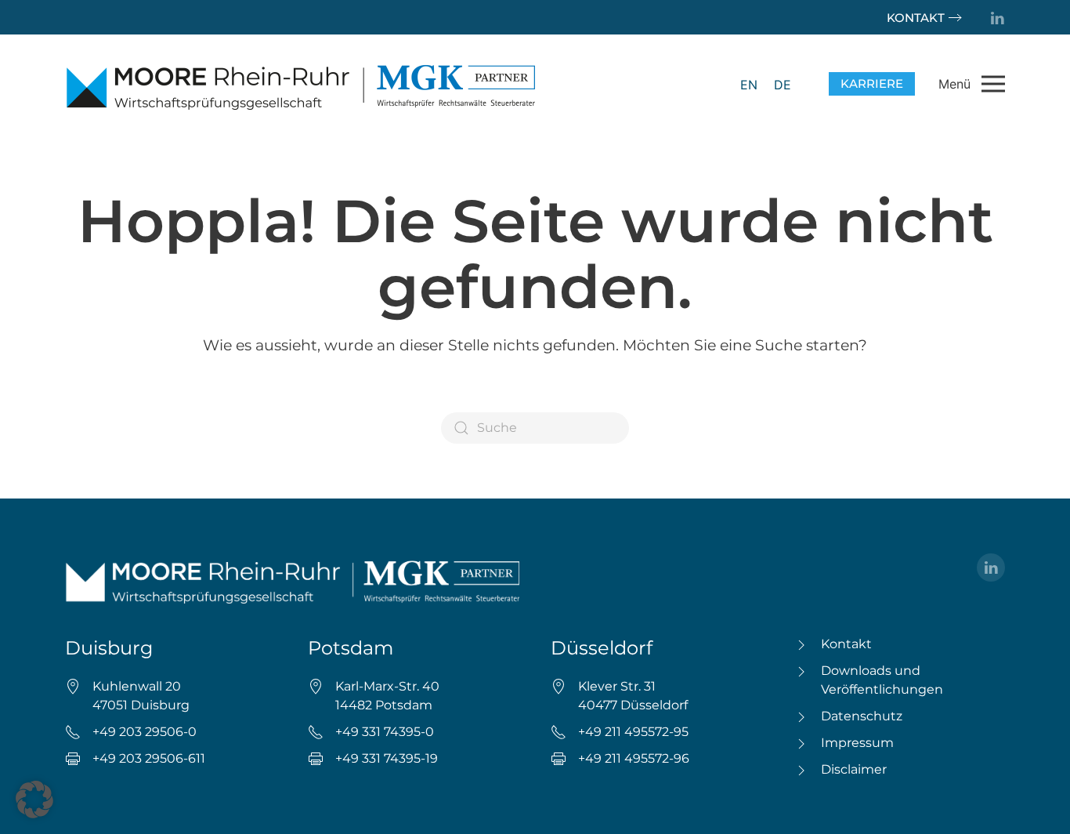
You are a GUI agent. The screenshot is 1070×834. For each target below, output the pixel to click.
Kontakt (916, 17)
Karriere (871, 83)
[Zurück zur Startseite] (300, 84)
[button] (971, 84)
